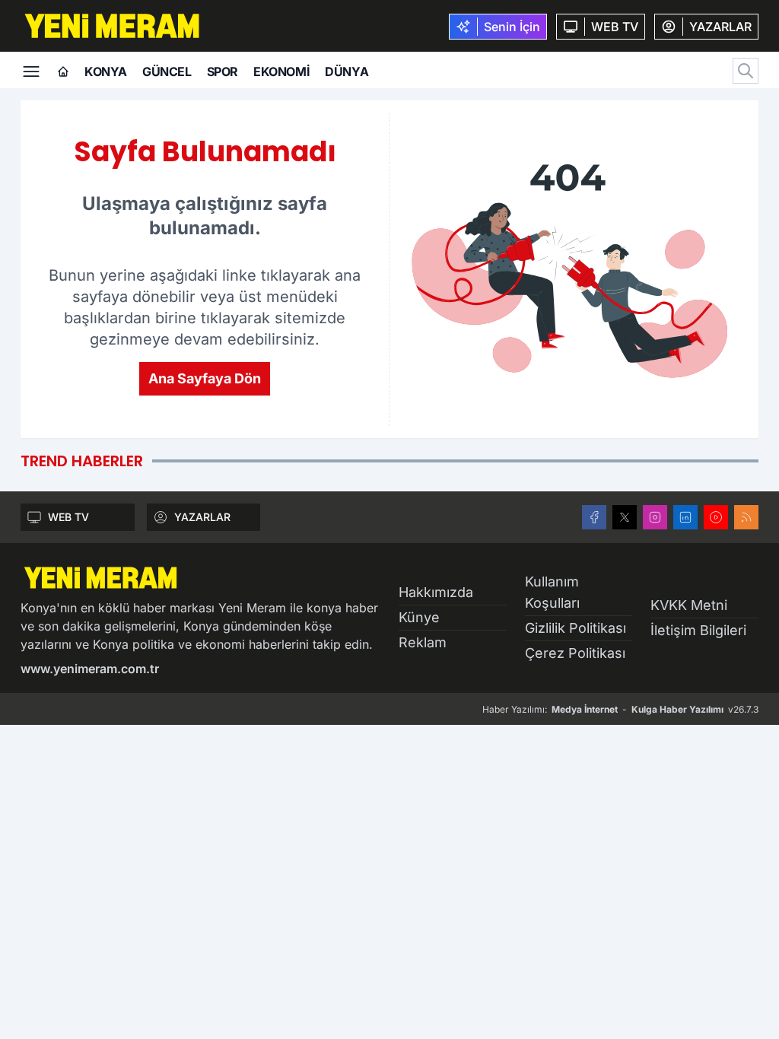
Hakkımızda (436, 592)
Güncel (167, 71)
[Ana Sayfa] (63, 72)
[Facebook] (594, 517)
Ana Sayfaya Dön (204, 378)
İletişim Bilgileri (698, 630)
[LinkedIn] (685, 517)
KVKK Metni (688, 605)
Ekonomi (281, 71)
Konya (105, 71)
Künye (419, 617)
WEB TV (68, 516)
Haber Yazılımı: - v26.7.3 (620, 709)
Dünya (346, 71)
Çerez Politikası (575, 653)
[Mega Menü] (31, 70)
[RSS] (746, 517)
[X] (624, 517)
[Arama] (745, 71)
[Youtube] (716, 517)
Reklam (423, 642)
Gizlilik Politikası (575, 628)
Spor (222, 71)
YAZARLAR (202, 516)
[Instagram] (655, 517)
